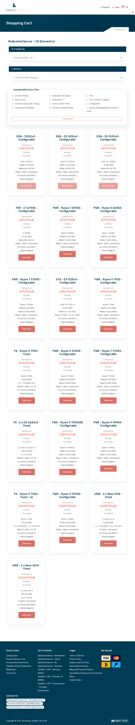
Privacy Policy (75, 659)
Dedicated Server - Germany (50, 666)
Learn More (68, 119)
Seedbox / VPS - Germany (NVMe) (49, 671)
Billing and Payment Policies (81, 669)
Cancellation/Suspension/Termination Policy (83, 675)
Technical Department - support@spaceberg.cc (25, 703)
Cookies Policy (75, 680)
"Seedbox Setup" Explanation (18, 666)
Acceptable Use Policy (78, 666)
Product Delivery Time (15, 659)
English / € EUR (120, 721)
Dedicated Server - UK (47, 662)
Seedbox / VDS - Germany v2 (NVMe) (50, 678)
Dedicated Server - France (49, 659)
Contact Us (11, 673)
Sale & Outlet (43, 691)
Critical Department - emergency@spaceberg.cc (26, 707)
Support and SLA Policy (79, 662)
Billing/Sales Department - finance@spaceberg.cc (26, 700)
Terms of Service (76, 656)
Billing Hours (11, 669)
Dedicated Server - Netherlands (51, 656)
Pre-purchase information (17, 662)
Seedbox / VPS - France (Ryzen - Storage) (51, 685)
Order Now (26, 257)
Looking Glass (12, 656)
